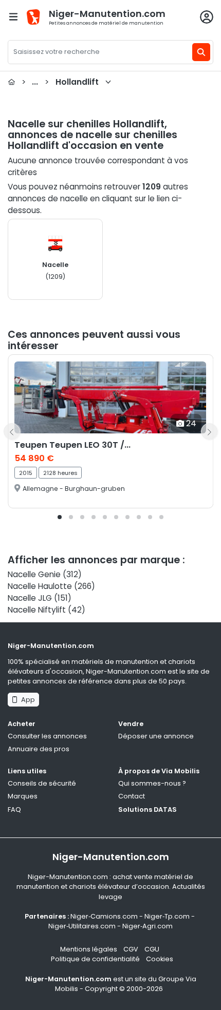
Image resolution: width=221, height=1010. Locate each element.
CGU (151, 949)
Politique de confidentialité (95, 959)
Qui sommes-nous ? (152, 783)
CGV (130, 949)
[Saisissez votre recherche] (201, 52)
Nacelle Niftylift (37, 609)
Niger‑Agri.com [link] (147, 926)
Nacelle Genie (34, 574)
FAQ (14, 809)
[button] (59, 517)
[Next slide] (209, 431)
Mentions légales (88, 949)
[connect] (206, 17)
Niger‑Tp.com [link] (167, 916)
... (60, 82)
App (26, 699)
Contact (131, 796)
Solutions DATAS (147, 809)
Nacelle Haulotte (40, 586)
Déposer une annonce (156, 736)
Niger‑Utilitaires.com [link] (82, 926)
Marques (23, 796)
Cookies (159, 959)
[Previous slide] (12, 431)
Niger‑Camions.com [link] (104, 916)
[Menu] (13, 16)
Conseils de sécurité (42, 783)
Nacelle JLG (30, 598)
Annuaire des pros (38, 749)
